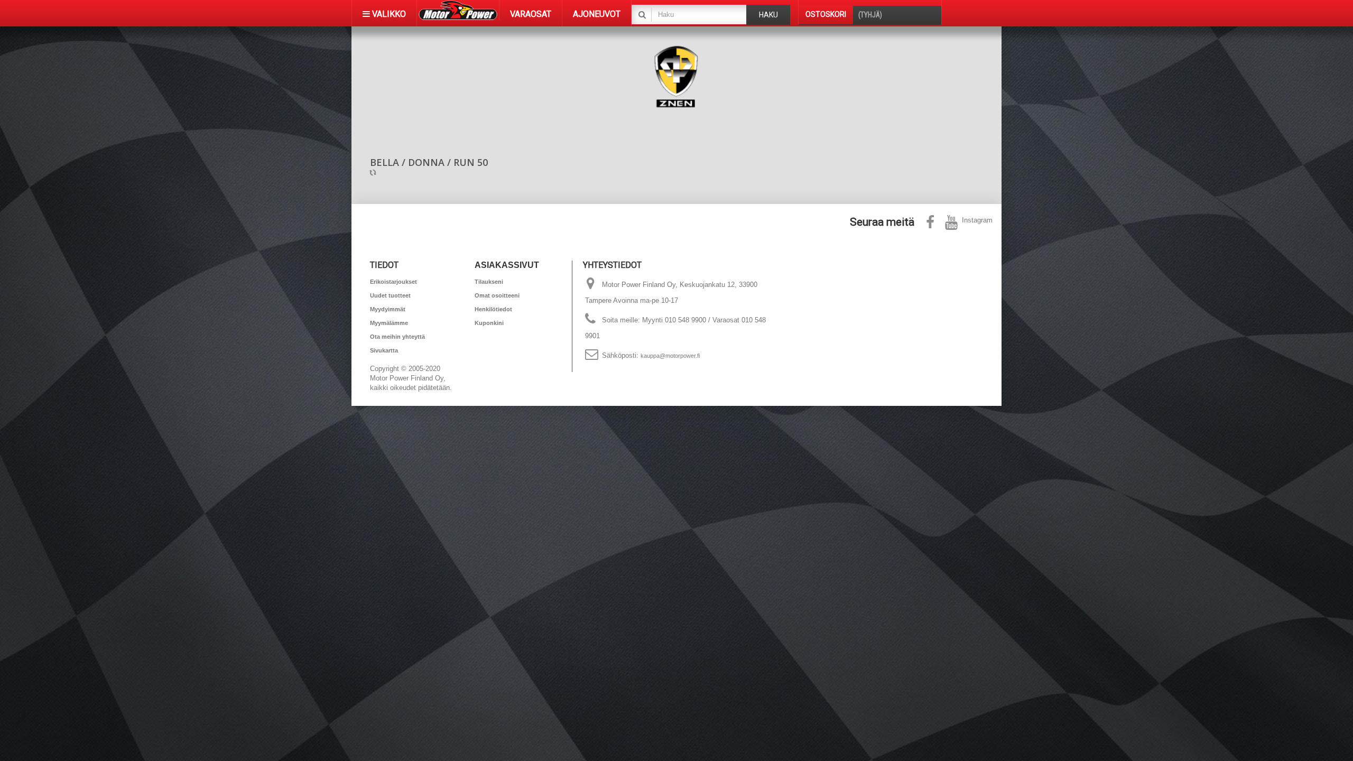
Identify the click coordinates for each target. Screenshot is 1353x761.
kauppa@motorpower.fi (670, 355)
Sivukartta (384, 350)
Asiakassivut (507, 265)
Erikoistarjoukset (393, 282)
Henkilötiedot (493, 309)
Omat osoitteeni (497, 295)
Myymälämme (389, 323)
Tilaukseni (489, 282)
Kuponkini (489, 323)
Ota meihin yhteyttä (397, 336)
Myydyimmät (387, 309)
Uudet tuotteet (390, 295)
